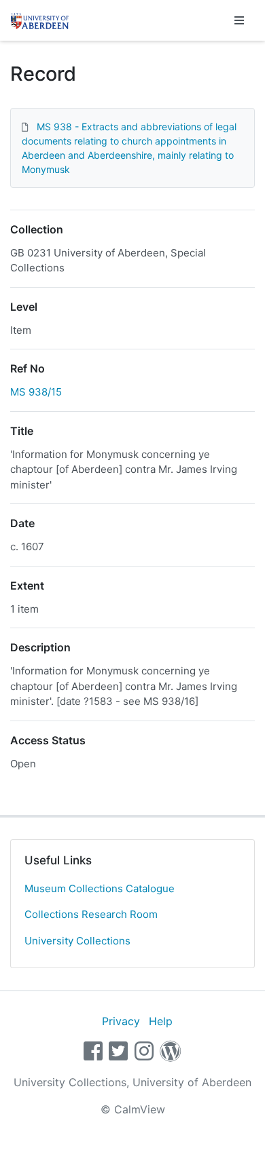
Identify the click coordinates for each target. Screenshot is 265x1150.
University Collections (77, 940)
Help (161, 1021)
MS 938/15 (36, 391)
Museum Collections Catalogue (99, 888)
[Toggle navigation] (239, 20)
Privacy (121, 1021)
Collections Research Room (91, 914)
